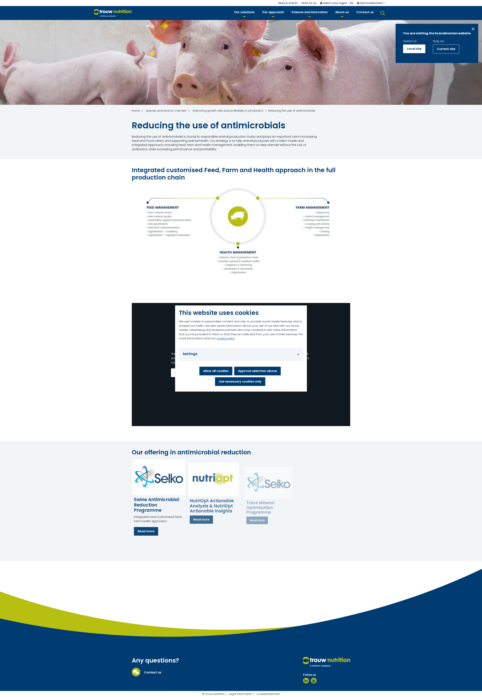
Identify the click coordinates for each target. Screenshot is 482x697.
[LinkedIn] (306, 680)
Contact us (152, 672)
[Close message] (473, 29)
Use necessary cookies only (240, 381)
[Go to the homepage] (326, 662)
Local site (414, 49)
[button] (244, 13)
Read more (146, 531)
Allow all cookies (216, 371)
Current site (446, 49)
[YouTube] (314, 680)
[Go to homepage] (113, 13)
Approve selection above (257, 371)
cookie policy (226, 338)
